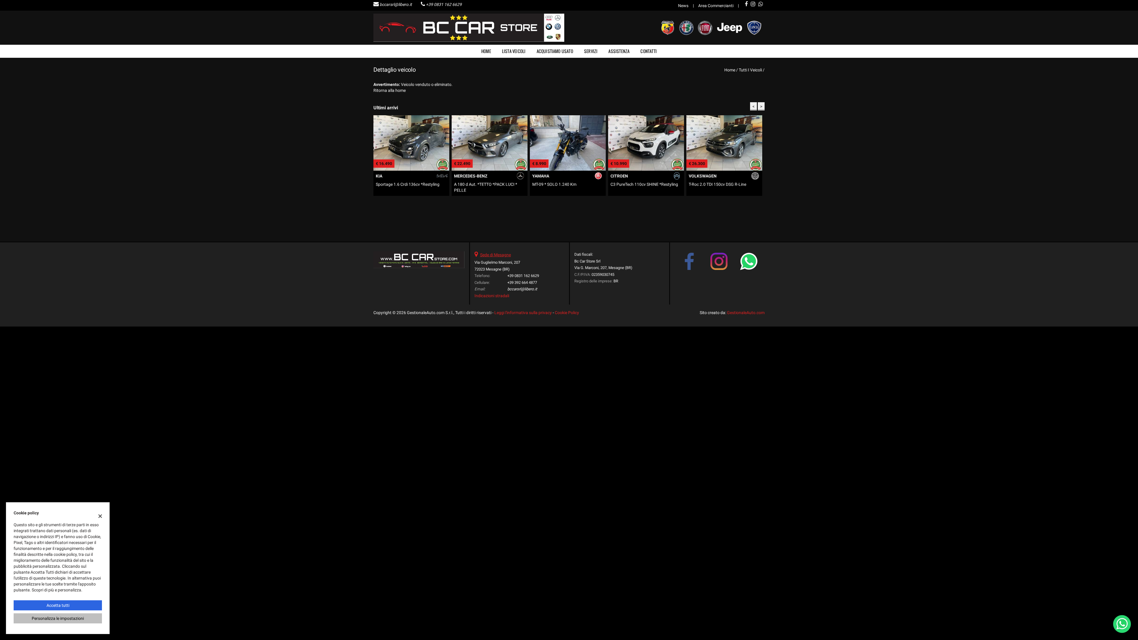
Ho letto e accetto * (614, 336)
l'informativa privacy (629, 336)
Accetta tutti (58, 605)
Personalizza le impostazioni (58, 618)
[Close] (692, 254)
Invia (630, 362)
